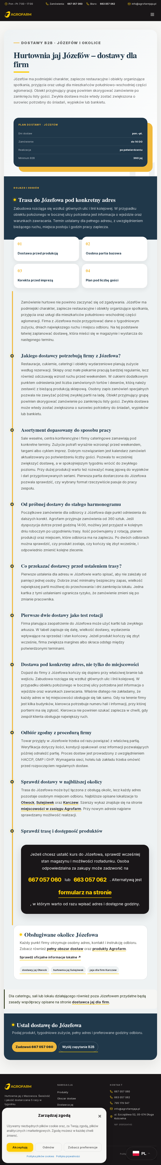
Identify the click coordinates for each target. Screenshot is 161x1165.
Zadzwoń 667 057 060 (34, 1047)
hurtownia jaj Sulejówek (68, 969)
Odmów (48, 1147)
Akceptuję (19, 1147)
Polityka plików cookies (40, 1156)
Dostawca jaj (65, 1104)
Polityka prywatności (68, 1156)
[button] (100, 1116)
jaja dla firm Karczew (103, 969)
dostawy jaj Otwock (34, 969)
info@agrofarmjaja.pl (144, 3)
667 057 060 (44, 879)
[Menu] (152, 14)
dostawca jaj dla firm (90, 1002)
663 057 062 (90, 879)
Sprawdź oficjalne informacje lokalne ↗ (50, 957)
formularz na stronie (85, 892)
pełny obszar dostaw (65, 949)
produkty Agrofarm (109, 949)
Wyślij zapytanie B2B (78, 1047)
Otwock (27, 802)
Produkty (62, 1092)
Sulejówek (45, 802)
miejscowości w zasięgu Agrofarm (51, 809)
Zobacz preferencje (83, 1147)
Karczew (70, 802)
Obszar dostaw (66, 1098)
